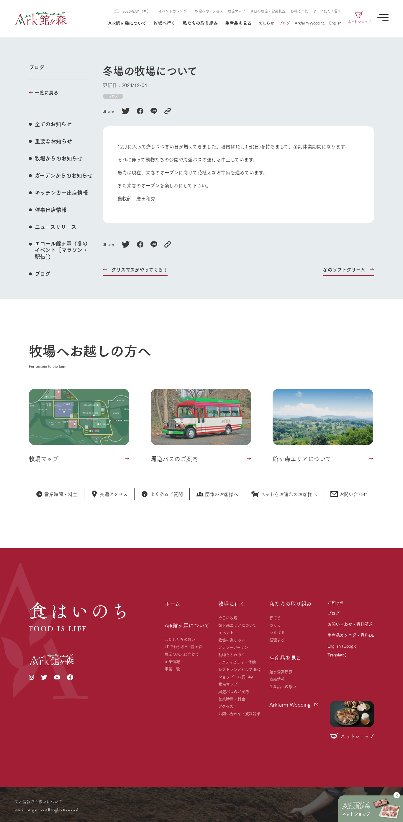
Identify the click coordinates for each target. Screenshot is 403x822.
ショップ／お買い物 (235, 676)
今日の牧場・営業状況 (268, 11)
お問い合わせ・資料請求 (239, 713)
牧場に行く (231, 603)
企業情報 (172, 661)
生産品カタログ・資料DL (350, 635)
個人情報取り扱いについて (38, 801)
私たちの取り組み (200, 22)
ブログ (284, 23)
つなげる (277, 632)
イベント (226, 632)
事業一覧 (172, 668)
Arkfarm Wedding (310, 23)
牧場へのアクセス (209, 11)
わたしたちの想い (180, 639)
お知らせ (266, 23)
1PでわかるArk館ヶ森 (183, 646)
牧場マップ (236, 11)
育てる (275, 617)
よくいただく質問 (327, 11)
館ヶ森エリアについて (237, 625)
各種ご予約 (299, 11)
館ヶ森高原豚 (280, 671)
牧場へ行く (164, 22)
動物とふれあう (231, 654)
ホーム (172, 603)
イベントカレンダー (174, 11)
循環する (277, 640)
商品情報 (277, 679)
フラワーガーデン (233, 647)
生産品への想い (282, 686)
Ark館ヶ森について (127, 22)
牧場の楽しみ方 (231, 640)
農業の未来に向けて (182, 654)
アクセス (225, 706)
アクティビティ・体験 (237, 662)
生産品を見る (238, 22)
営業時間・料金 (231, 699)
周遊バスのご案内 (233, 691)
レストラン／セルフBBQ (239, 669)
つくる (275, 625)
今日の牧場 (227, 617)
